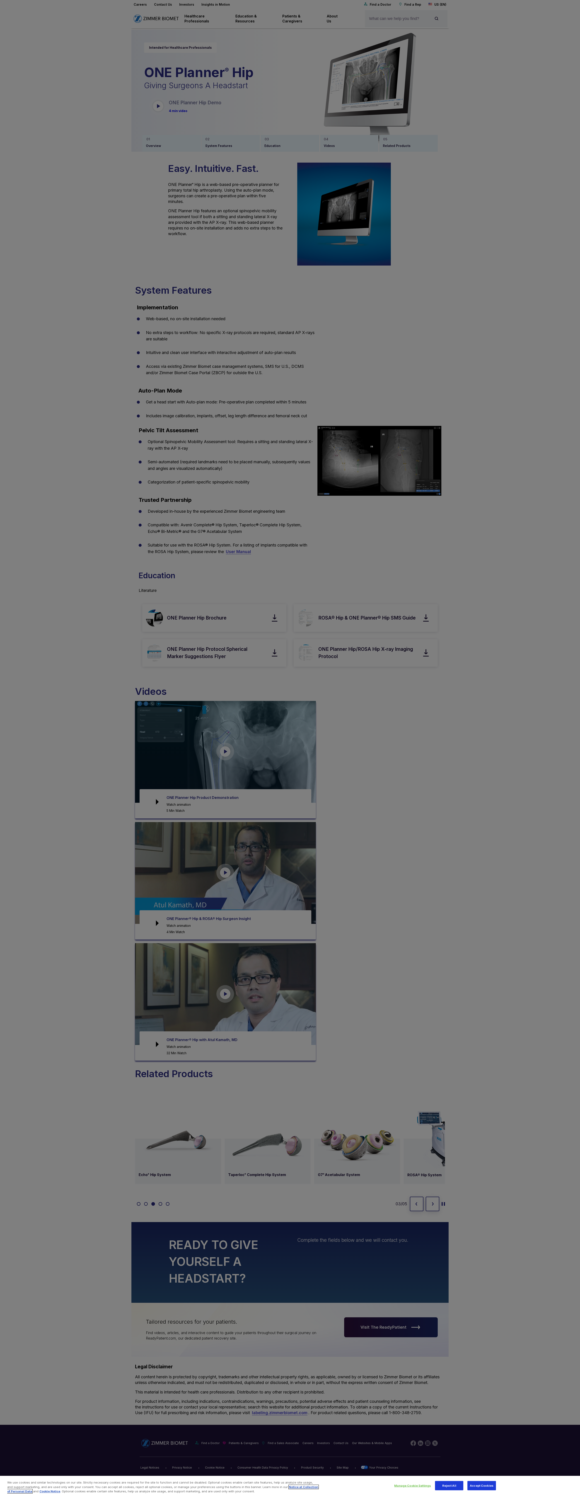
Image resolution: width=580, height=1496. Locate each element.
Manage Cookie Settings (412, 1485)
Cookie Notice (49, 1491)
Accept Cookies (481, 1485)
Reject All (449, 1485)
